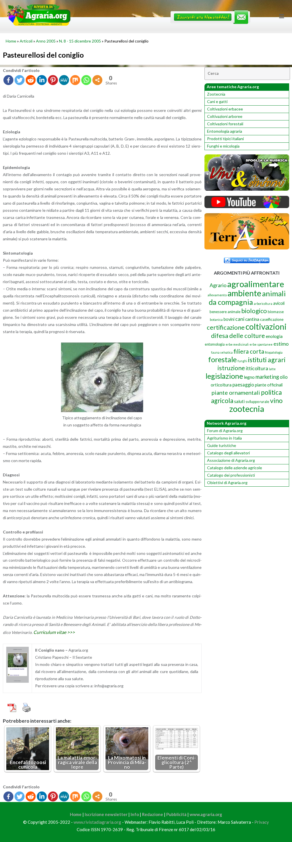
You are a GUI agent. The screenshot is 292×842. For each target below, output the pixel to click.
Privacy (261, 822)
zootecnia (246, 409)
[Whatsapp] (86, 80)
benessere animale (225, 311)
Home (11, 41)
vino (276, 400)
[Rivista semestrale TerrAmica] (246, 247)
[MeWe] (64, 80)
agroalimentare (255, 284)
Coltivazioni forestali (225, 123)
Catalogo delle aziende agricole (234, 467)
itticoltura (257, 368)
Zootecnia (216, 94)
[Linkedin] (42, 80)
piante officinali (269, 384)
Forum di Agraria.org (225, 430)
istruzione (231, 368)
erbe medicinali (237, 344)
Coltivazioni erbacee (225, 108)
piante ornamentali (236, 392)
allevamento (217, 295)
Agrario (218, 285)
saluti (239, 401)
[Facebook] (8, 80)
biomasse (276, 311)
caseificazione (271, 319)
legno (249, 377)
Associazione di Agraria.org (231, 460)
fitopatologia (274, 352)
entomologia (215, 344)
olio (284, 377)
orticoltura (221, 384)
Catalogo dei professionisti (231, 475)
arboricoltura (263, 303)
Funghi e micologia (223, 146)
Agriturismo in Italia (224, 438)
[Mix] (75, 80)
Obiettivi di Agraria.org (227, 482)
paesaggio (243, 384)
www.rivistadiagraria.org (97, 822)
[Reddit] (31, 80)
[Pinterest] (53, 80)
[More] (97, 80)
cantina (252, 319)
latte (272, 369)
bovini (229, 319)
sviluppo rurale (257, 401)
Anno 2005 (46, 41)
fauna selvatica (222, 352)
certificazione (226, 327)
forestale (222, 359)
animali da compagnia (247, 297)
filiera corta (249, 351)
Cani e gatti (217, 101)
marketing (267, 376)
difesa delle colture (238, 335)
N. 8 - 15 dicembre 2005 (80, 41)
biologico (254, 311)
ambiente (244, 293)
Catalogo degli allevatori (228, 452)
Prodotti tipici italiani (225, 138)
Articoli (26, 41)
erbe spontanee (261, 344)
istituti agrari (266, 360)
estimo (281, 344)
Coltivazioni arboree (224, 116)
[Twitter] (20, 80)
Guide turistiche (221, 445)
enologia (274, 336)
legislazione (224, 376)
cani (239, 319)
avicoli (279, 303)
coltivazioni (266, 326)
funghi (242, 361)
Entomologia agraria (224, 131)
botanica (216, 319)
